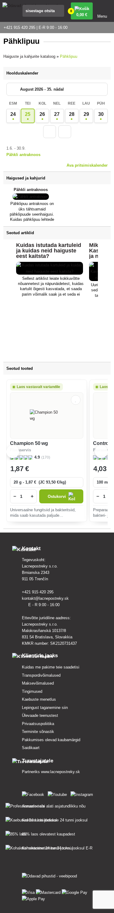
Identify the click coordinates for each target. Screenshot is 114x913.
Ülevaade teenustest (40, 715)
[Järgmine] (64, 131)
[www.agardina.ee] (34, 793)
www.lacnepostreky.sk (60, 771)
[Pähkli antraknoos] (30, 196)
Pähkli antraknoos (23, 154)
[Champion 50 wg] (47, 415)
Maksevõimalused (38, 683)
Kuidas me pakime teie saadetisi (50, 667)
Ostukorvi (57, 496)
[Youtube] (58, 793)
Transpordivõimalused (41, 675)
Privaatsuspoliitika (38, 723)
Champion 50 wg (29, 443)
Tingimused (32, 691)
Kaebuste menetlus (39, 699)
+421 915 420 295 (38, 592)
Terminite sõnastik (38, 731)
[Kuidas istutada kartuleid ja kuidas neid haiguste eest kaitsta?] (49, 271)
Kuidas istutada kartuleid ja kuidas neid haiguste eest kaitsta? (48, 250)
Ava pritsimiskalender (87, 165)
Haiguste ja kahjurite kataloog (29, 56)
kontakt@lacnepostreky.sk (46, 598)
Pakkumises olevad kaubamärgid (51, 740)
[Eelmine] (49, 131)
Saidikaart (31, 747)
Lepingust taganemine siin (45, 707)
